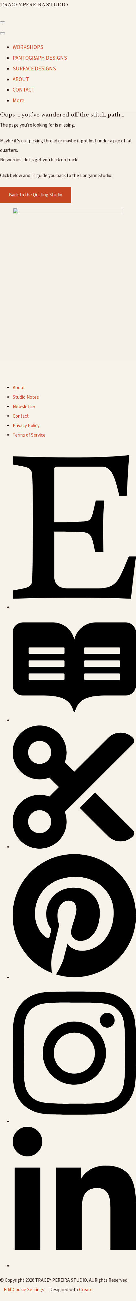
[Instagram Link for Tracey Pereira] (74, 1122)
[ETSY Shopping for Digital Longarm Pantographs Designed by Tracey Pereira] (74, 607)
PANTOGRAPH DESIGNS (40, 58)
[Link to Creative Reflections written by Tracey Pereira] (74, 720)
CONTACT (23, 90)
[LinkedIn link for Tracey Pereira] (74, 1266)
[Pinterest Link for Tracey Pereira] (74, 978)
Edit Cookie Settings (24, 1289)
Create (86, 1289)
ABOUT (21, 79)
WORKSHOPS (28, 47)
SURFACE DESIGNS (34, 69)
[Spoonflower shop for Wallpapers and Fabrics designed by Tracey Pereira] (74, 847)
